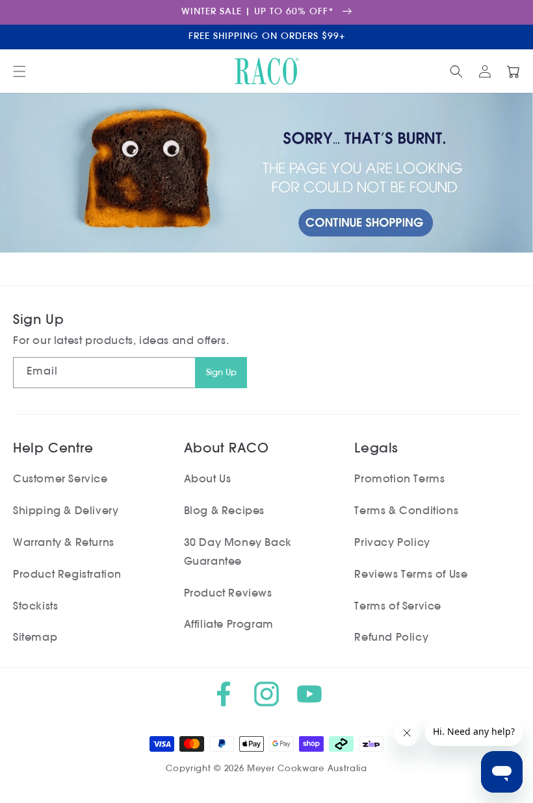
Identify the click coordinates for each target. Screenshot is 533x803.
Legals (376, 449)
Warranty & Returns (63, 543)
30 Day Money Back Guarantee (238, 552)
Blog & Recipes (224, 511)
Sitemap (35, 638)
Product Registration (67, 575)
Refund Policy (391, 638)
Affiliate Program (229, 625)
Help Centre (53, 449)
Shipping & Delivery (65, 511)
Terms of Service (397, 607)
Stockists (35, 607)
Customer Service (60, 480)
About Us (207, 480)
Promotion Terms (399, 480)
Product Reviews (228, 594)
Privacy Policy (392, 543)
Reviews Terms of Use (410, 575)
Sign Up (221, 373)
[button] (19, 71)
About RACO (226, 449)
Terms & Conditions (406, 511)
